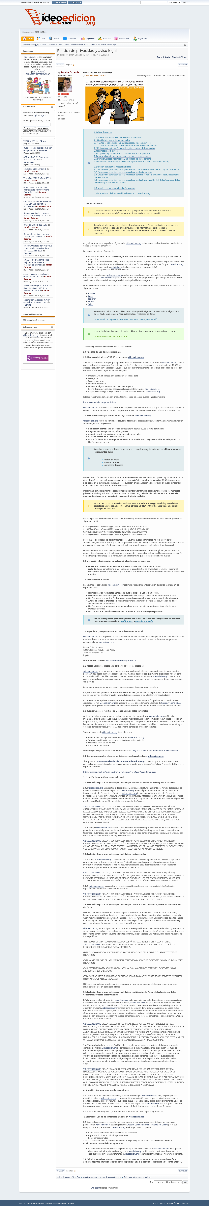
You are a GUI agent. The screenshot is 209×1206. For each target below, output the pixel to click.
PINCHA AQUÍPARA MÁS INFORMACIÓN (37, 72)
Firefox (91, 301)
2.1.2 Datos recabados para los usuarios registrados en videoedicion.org (125, 145)
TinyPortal (154, 1203)
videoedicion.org (31, 57)
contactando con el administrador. (163, 750)
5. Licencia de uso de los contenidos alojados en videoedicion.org (122, 193)
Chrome (91, 293)
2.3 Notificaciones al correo (106, 151)
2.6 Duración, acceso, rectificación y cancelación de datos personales (123, 159)
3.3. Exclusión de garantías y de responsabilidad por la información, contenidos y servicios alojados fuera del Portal (136, 176)
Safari (90, 304)
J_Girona (42, 141)
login (36, 115)
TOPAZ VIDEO (29, 141)
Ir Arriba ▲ (186, 1203)
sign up (44, 115)
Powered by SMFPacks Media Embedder (59, 1203)
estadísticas (116, 267)
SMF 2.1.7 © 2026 (25, 1203)
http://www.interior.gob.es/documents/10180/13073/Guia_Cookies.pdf (125, 319)
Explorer (92, 299)
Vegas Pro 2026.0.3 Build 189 (36, 178)
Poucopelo (28, 253)
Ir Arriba (60, 1171)
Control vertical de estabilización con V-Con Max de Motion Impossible (37, 204)
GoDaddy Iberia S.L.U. (171, 703)
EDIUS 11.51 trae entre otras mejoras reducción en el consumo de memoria (36, 262)
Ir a (151, 1182)
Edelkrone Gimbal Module (34, 169)
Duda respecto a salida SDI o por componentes (37, 149)
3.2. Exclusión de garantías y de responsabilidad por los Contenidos (123, 172)
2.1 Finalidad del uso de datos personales (112, 140)
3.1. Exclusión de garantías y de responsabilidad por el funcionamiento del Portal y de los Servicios (136, 169)
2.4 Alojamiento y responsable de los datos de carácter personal (122, 153)
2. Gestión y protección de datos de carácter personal (117, 137)
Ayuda (162, 1203)
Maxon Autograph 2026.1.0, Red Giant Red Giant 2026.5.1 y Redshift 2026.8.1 (37, 288)
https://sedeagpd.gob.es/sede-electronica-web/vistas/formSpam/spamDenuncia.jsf (119, 772)
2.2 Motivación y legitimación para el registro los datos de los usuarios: (124, 148)
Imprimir (183, 65)
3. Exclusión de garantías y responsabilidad (112, 167)
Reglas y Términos (173, 1203)
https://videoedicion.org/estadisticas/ (99, 402)
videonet (43, 150)
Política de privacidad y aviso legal (97, 72)
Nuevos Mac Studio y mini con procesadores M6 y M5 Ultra (36, 214)
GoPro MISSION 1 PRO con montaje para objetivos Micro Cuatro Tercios (36, 190)
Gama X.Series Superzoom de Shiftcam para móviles (36, 235)
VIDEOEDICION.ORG (92, 806)
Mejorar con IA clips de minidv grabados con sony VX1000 (36, 301)
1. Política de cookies (103, 132)
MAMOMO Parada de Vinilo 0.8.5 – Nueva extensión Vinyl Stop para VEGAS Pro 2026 (37, 248)
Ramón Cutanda (31, 171)
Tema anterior (164, 57)
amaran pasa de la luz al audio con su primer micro (36, 275)
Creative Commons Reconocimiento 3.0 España (147, 1124)
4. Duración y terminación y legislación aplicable (114, 188)
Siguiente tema (179, 57)
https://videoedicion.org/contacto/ (121, 660)
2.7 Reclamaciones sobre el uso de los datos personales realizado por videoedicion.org (131, 161)
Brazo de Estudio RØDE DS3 (35, 225)
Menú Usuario (29, 107)
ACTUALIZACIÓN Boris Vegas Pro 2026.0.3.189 (36, 158)
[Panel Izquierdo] (185, 45)
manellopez (28, 162)
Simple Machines (38, 1203)
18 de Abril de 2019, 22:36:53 (95, 75)
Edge (90, 296)
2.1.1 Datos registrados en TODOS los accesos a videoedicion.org (122, 143)
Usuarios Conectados (32, 314)
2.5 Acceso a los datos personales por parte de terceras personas (122, 156)
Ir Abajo (60, 65)
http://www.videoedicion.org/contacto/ (111, 336)
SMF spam (95, 1188)
